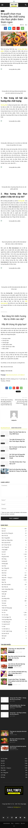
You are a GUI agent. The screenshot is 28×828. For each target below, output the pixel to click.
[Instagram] (11, 817)
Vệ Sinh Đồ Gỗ (5, 633)
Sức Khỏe (4, 601)
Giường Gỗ (4, 561)
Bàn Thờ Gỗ (5, 535)
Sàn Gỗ (3, 596)
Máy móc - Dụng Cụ (6, 768)
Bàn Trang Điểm (6, 538)
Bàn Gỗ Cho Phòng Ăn (7, 533)
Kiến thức (4, 573)
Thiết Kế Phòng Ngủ (7, 608)
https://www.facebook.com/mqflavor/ (15, 374)
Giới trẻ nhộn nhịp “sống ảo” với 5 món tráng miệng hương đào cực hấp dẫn (21, 402)
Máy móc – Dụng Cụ (7, 577)
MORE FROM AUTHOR (16, 427)
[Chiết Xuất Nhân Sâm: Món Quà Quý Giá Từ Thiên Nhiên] (5, 707)
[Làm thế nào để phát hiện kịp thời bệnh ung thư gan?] (4, 666)
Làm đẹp (4, 575)
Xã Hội (3, 638)
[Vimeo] (20, 817)
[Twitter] (16, 817)
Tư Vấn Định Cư (6, 629)
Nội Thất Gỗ (5, 587)
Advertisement (6, 823)
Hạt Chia (4, 566)
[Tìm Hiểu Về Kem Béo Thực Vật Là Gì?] (5, 463)
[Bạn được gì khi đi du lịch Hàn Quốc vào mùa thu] (4, 658)
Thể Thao (4, 605)
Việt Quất (4, 636)
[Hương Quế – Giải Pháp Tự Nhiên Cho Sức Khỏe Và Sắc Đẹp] (5, 714)
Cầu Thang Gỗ (5, 547)
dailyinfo (4, 24)
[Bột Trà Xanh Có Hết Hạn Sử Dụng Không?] (5, 448)
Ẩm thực (4, 528)
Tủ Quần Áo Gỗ (6, 624)
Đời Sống (4, 559)
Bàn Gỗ (3, 531)
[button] (26, 5)
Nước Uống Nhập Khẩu (7, 589)
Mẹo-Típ (4, 582)
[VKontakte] (24, 817)
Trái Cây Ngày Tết (6, 617)
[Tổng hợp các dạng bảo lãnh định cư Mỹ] (4, 651)
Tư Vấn (3, 626)
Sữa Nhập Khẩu (6, 598)
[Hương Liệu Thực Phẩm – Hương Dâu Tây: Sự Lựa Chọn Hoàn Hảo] (5, 699)
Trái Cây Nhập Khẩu (7, 619)
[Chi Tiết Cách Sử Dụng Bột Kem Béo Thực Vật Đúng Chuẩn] (5, 456)
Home (2, 8)
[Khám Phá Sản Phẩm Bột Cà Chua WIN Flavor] (5, 434)
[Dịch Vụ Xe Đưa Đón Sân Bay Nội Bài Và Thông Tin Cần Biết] (5, 471)
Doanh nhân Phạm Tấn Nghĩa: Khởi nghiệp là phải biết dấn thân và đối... (17, 681)
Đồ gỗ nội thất (5, 556)
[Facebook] (7, 817)
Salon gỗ (4, 594)
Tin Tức (6, 8)
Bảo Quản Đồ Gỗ (6, 542)
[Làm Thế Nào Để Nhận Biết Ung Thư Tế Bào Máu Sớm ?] (4, 674)
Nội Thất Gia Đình (6, 584)
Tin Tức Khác (5, 615)
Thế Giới (4, 603)
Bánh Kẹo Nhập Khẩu (7, 540)
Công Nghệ (4, 549)
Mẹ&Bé (4, 580)
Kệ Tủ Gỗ (4, 570)
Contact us (17, 823)
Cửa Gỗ (3, 552)
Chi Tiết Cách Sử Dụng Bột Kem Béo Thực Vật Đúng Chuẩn (17, 456)
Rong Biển (4, 591)
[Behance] (3, 817)
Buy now (23, 823)
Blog (12, 823)
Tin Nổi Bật (4, 610)
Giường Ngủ (5, 563)
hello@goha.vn (17, 807)
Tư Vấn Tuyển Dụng (7, 631)
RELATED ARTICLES (5, 427)
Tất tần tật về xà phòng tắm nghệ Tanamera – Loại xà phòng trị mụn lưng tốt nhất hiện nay (7, 402)
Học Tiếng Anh (5, 568)
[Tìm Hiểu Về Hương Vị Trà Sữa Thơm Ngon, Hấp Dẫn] (5, 441)
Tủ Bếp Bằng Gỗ (6, 622)
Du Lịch (4, 554)
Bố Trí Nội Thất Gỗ (6, 545)
